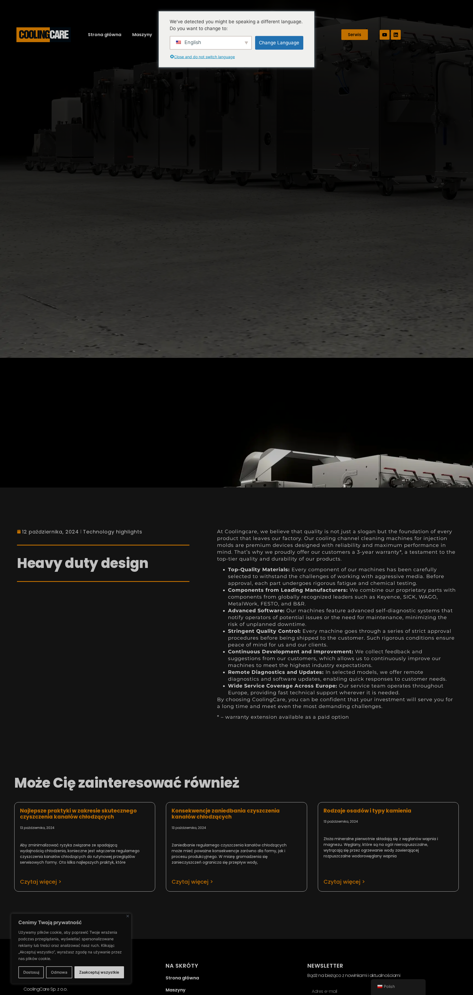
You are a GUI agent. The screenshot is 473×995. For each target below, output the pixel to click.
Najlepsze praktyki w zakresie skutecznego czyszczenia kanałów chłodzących (78, 814)
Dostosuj (31, 972)
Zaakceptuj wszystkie (99, 972)
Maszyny (142, 34)
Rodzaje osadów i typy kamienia (367, 810)
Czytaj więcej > (41, 882)
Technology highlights (112, 531)
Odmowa (59, 972)
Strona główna (104, 34)
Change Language (279, 42)
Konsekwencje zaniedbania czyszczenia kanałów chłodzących (226, 814)
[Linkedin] (396, 35)
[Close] (127, 916)
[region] (71, 948)
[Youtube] (385, 35)
